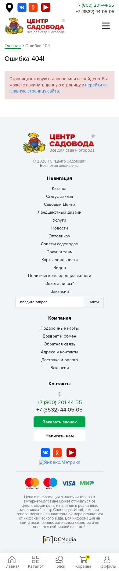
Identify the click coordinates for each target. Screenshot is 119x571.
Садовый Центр (59, 204)
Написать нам (59, 436)
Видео (59, 267)
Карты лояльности (59, 259)
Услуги (59, 220)
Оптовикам (59, 236)
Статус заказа (59, 196)
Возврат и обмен (59, 336)
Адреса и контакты (59, 352)
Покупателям (59, 251)
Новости (59, 228)
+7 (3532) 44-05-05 (95, 11)
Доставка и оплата (59, 360)
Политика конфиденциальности (59, 275)
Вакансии (59, 291)
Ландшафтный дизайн (59, 212)
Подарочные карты (60, 328)
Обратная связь (59, 344)
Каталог (59, 188)
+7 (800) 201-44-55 (95, 5)
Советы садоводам (59, 244)
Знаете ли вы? (59, 283)
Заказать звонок (60, 422)
